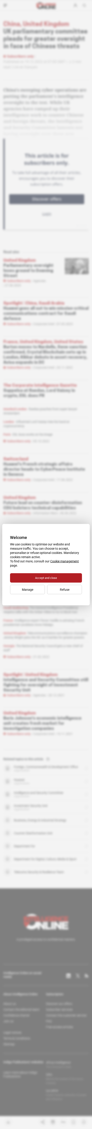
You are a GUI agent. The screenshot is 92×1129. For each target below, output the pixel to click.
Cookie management (64, 561)
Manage (27, 589)
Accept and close (46, 577)
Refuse (64, 589)
